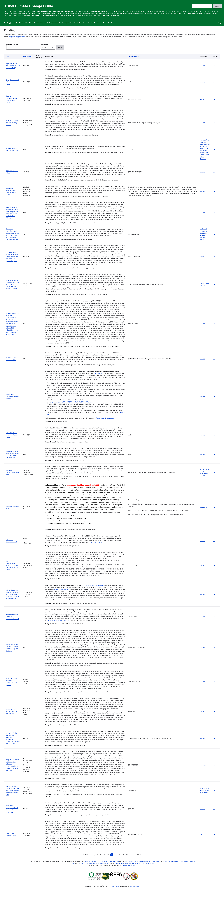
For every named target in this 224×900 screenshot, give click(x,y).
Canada (202, 285)
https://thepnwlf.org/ (195, 13)
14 (120, 855)
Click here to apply (96, 542)
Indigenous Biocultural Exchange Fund (13, 473)
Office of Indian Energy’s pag (104, 418)
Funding (7, 23)
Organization (27, 56)
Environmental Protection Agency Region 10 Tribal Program (134, 863)
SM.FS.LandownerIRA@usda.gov (58, 620)
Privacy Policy (114, 886)
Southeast (203, 235)
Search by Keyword (12, 44)
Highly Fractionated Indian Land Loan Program (12, 82)
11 (108, 855)
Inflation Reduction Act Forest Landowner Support (12, 617)
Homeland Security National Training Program (12, 123)
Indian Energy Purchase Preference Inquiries (12, 396)
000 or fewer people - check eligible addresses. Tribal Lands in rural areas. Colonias (205, 152)
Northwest (203, 229)
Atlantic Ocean (204, 788)
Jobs (104, 23)
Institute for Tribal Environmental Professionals (93, 863)
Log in (220, 23)
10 (105, 855)
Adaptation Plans (17, 23)
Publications (61, 23)
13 (116, 855)
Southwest (203, 231)
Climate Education (80, 23)
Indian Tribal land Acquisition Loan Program (11, 435)
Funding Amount (133, 56)
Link (214, 66)
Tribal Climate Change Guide (28, 6)
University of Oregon (90, 861)
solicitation (98, 373)
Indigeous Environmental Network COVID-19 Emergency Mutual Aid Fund (12, 565)
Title (7, 56)
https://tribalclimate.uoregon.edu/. (47, 15)
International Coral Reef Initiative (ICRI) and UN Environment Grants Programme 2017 (12, 791)
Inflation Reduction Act (61, 589)
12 (112, 855)
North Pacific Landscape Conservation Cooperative (142, 861)
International (204, 474)
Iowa (201, 834)
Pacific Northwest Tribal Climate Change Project (52, 11)
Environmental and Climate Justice (93, 585)
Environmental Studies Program (108, 861)
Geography (44, 44)
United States (204, 283)
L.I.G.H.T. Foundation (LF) (99, 11)
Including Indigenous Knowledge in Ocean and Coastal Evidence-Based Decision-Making (12, 284)
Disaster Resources (94, 23)
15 (123, 855)
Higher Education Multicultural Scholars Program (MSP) (13, 66)
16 (127, 855)
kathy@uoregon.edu (128, 865)
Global (202, 469)
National (202, 66)
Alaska (202, 239)
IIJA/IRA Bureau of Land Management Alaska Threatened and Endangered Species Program (12, 257)
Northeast (203, 233)
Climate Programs (49, 23)
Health (69, 23)
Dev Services (134, 886)
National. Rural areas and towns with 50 (204, 142)
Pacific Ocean (204, 790)
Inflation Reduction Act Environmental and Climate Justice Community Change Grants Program (12, 594)
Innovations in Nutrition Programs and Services (12, 712)
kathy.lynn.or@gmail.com (16, 37)
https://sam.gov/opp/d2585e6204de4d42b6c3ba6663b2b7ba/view (70, 402)
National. (203, 765)
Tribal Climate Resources (33, 23)
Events (110, 23)
